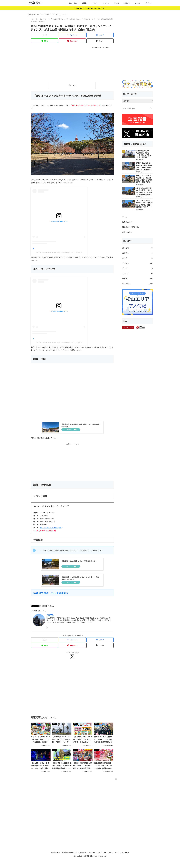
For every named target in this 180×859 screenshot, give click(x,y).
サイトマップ (96, 853)
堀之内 (52, 606)
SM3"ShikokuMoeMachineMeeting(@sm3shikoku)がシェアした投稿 (58, 252)
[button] (100, 40)
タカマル (50, 615)
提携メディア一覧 (84, 853)
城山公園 (44, 606)
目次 (70, 85)
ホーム (124, 217)
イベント (35, 606)
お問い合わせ (127, 232)
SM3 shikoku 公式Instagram (50, 527)
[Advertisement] (72, 64)
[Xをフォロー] (47, 627)
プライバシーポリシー (110, 853)
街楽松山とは (127, 222)
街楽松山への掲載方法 (130, 227)
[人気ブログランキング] (140, 327)
